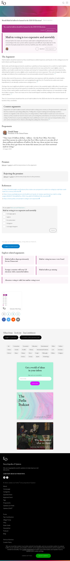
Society (30, 356)
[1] (55, 73)
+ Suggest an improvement (11, 246)
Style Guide (6, 525)
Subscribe (35, 383)
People (37, 353)
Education (34, 346)
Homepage (6, 489)
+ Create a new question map (31, 337)
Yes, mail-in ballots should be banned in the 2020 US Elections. (25, 27)
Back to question (47, 20)
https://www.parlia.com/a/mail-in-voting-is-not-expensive (21, 198)
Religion (60, 353)
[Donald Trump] (7, 48)
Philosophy (44, 353)
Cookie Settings (27, 555)
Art (8, 346)
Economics (25, 346)
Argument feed (7, 497)
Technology (46, 356)
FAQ (4, 522)
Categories (6, 492)
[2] (37, 81)
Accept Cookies (43, 555)
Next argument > (50, 49)
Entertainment (44, 346)
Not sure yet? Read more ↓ (18, 207)
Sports (37, 356)
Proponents (7, 503)
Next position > (51, 30)
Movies (9, 353)
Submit (53, 230)
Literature (60, 349)
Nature (23, 353)
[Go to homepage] (4, 3)
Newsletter (6, 528)
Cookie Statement (28, 549)
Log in (10, 165)
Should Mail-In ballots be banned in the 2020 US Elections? (22, 20)
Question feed (7, 494)
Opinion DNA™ (7, 508)
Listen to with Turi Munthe (42, 416)
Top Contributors (29, 333)
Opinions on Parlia (8, 505)
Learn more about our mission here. (14, 473)
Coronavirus (16, 346)
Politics (53, 353)
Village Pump (8, 333)
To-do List (17, 333)
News (30, 353)
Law (53, 349)
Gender (16, 349)
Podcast (5, 531)
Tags (4, 500)
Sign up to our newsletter (35, 375)
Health (24, 349)
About (5, 486)
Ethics (53, 346)
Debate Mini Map (15, 309)
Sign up (4, 165)
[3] (49, 119)
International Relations (42, 349)
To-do (5, 514)
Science (23, 356)
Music (16, 353)
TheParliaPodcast (24, 400)
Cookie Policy (7, 542)
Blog (4, 533)
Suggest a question (10, 337)
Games (9, 349)
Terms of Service (8, 539)
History (31, 349)
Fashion (60, 346)
